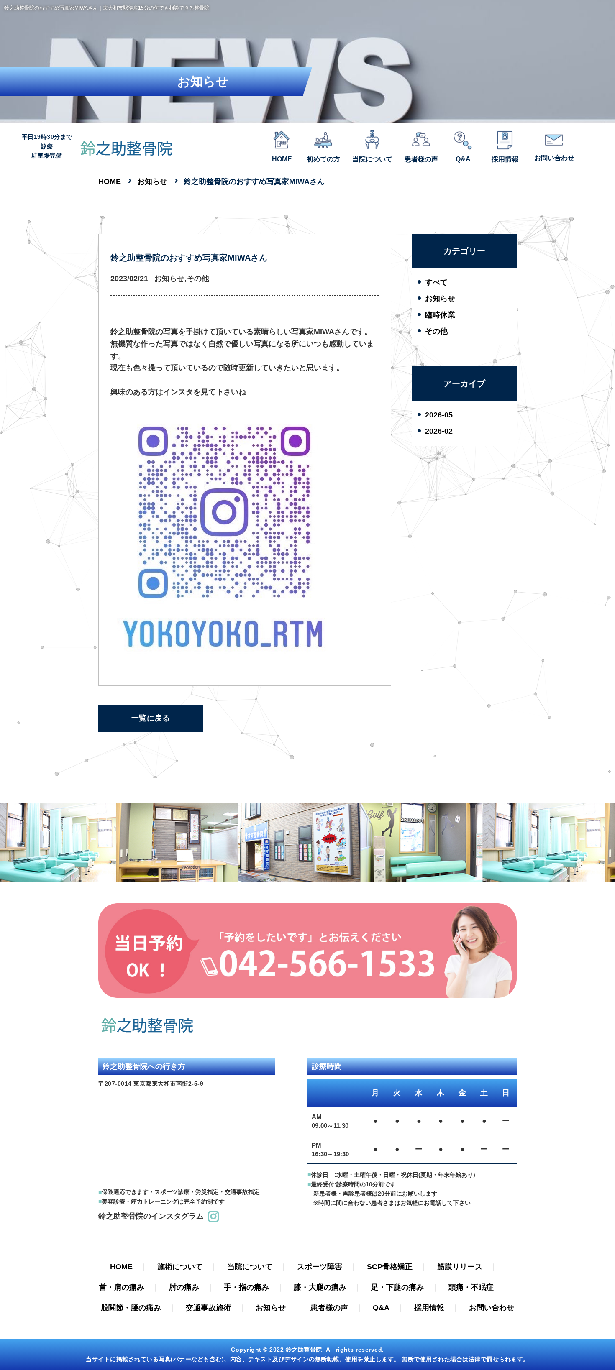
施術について (179, 1267)
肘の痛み (184, 1287)
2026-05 (439, 415)
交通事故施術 (208, 1308)
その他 (436, 331)
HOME (121, 1267)
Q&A (381, 1308)
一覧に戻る (150, 718)
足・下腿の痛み (397, 1287)
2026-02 (439, 431)
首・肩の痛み (121, 1287)
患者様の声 (329, 1308)
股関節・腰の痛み (131, 1308)
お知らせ (440, 298)
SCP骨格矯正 (390, 1267)
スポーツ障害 (319, 1267)
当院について (249, 1267)
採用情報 (429, 1308)
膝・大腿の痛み (320, 1287)
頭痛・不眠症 (471, 1287)
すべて (436, 282)
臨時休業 (440, 315)
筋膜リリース (459, 1267)
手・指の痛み (246, 1287)
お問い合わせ (491, 1308)
